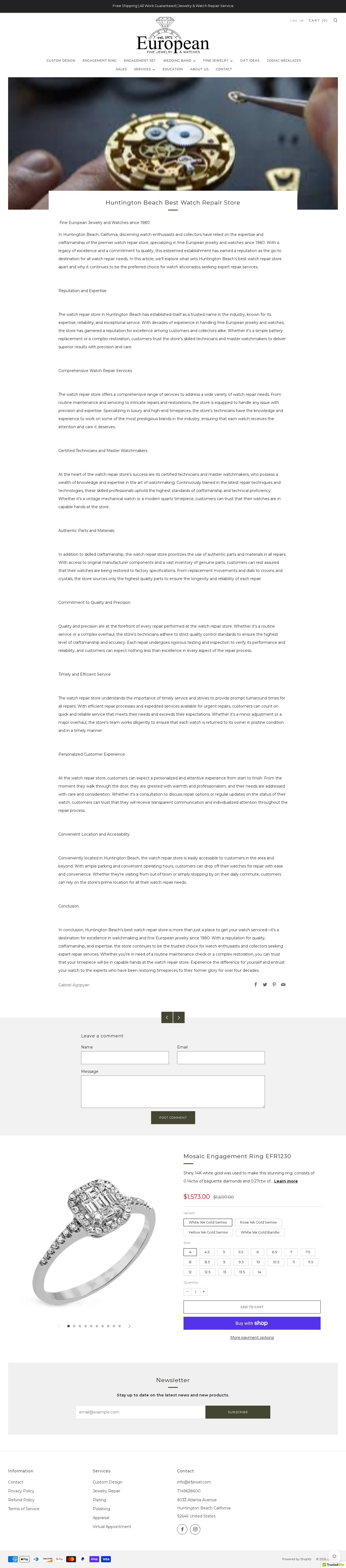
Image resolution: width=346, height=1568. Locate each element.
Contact (15, 1482)
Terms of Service (23, 1508)
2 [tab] (74, 1326)
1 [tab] (68, 1326)
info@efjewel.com (194, 1482)
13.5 (242, 1272)
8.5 (207, 1262)
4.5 (207, 1252)
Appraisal (101, 1517)
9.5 (241, 1262)
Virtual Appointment (112, 1526)
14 (259, 1272)
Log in (297, 20)
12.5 (207, 1272)
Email (182, 1047)
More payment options (252, 1337)
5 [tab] (91, 1326)
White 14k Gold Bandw (260, 1232)
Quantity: (191, 1282)
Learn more (286, 1181)
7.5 (308, 1252)
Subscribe (238, 1412)
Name (87, 1047)
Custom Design (107, 1482)
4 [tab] (85, 1326)
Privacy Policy (21, 1491)
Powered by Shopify (296, 1559)
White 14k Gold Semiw (208, 1222)
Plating (99, 1499)
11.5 (310, 1262)
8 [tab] (108, 1326)
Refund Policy (21, 1499)
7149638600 (189, 1491)
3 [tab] (80, 1326)
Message (89, 1071)
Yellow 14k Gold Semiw (208, 1232)
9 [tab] (114, 1326)
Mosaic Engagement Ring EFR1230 (237, 1156)
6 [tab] (97, 1326)
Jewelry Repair (106, 1491)
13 (224, 1272)
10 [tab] (119, 1326)
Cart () (318, 20)
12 (190, 1272)
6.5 (274, 1252)
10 (258, 1262)
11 (294, 1262)
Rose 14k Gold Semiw (258, 1222)
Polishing (101, 1508)
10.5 (276, 1262)
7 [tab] (102, 1326)
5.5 (240, 1252)
